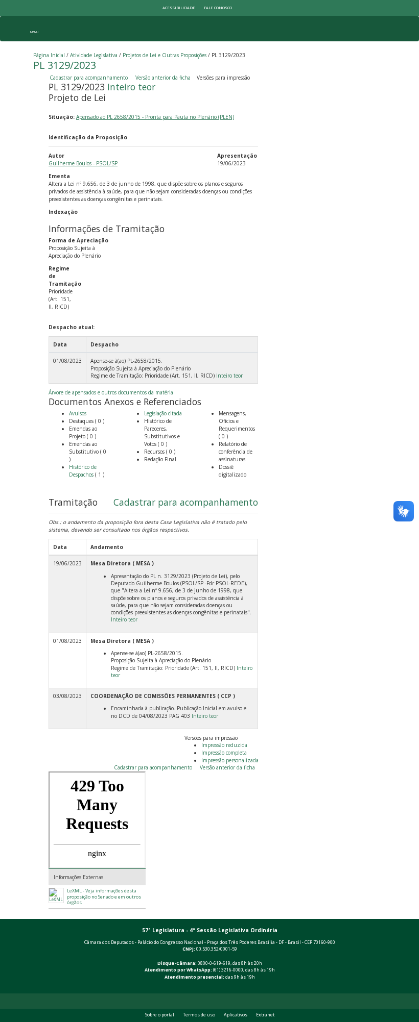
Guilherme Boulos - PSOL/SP (83, 163)
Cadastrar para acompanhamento (90, 77)
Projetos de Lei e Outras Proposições (164, 55)
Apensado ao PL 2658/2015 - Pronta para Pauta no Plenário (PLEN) (155, 116)
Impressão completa (224, 752)
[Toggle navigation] (34, 28)
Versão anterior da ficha (163, 77)
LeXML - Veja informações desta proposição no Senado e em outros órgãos (104, 897)
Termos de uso (199, 1015)
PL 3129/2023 (64, 65)
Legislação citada (163, 413)
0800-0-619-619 (214, 963)
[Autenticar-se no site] (384, 987)
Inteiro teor (131, 87)
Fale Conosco (218, 7)
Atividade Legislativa (94, 55)
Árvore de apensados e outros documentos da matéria (111, 392)
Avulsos (77, 413)
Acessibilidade (178, 7)
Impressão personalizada (230, 760)
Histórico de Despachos (83, 470)
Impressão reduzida (224, 745)
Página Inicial (49, 55)
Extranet (265, 1015)
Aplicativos (235, 1015)
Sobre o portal (159, 1015)
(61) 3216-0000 (228, 970)
